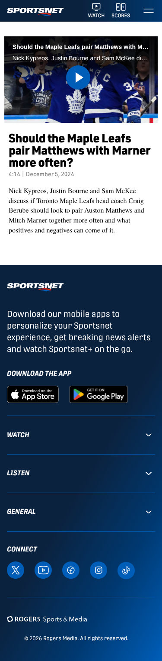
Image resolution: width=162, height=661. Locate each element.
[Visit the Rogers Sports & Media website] (47, 619)
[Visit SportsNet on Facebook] (70, 569)
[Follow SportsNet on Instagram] (98, 569)
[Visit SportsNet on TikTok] (126, 570)
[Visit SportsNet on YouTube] (43, 569)
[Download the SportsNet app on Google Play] (98, 394)
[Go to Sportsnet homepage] (35, 12)
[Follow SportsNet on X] (15, 569)
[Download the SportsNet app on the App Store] (33, 394)
